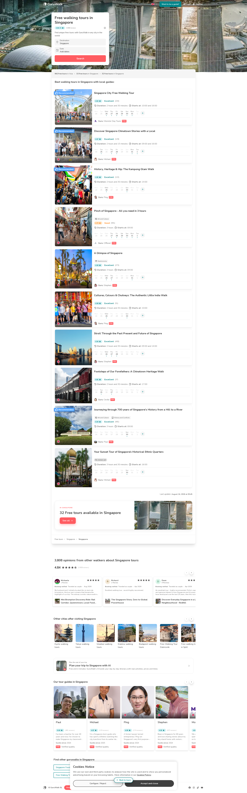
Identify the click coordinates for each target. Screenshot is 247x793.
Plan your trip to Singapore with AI (90, 665)
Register (199, 4)
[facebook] (189, 787)
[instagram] (194, 787)
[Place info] (105, 28)
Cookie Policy (144, 775)
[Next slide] (191, 573)
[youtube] (202, 787)
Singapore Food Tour (65, 767)
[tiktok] (198, 787)
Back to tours (125, 780)
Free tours (59, 539)
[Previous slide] (186, 573)
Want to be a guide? (170, 4)
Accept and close (149, 783)
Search (80, 58)
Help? (69, 787)
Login (188, 4)
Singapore (71, 539)
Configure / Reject (98, 783)
